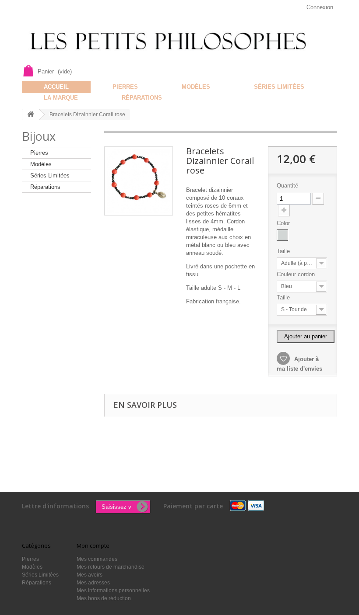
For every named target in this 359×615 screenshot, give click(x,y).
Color (284, 223)
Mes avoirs (89, 575)
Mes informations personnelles (113, 590)
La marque (61, 97)
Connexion (319, 7)
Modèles (196, 86)
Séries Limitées (279, 86)
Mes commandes (97, 559)
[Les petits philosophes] (179, 41)
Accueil (56, 86)
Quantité (287, 185)
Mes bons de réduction (104, 598)
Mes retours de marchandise (110, 567)
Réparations (142, 97)
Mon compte (93, 545)
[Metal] (282, 235)
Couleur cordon (297, 274)
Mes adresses (93, 583)
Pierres (125, 86)
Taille (284, 251)
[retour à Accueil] (30, 114)
